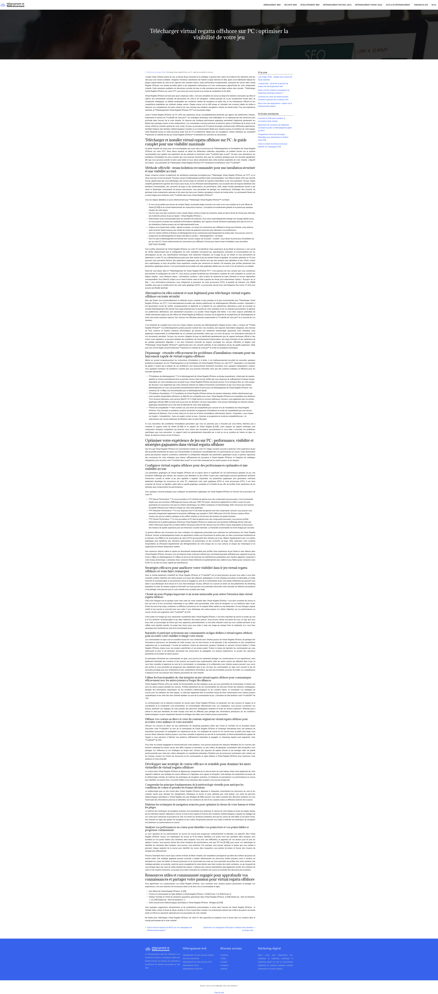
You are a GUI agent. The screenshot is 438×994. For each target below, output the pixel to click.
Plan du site (219, 992)
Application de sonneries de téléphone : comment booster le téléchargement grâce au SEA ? (275, 128)
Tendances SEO (421, 5)
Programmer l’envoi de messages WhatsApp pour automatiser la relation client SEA (273, 137)
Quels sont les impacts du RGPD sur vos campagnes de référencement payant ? (169, 928)
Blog (434, 5)
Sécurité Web (290, 5)
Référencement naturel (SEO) (337, 5)
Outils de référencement (398, 5)
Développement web (309, 5)
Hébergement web (272, 5)
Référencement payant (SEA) (368, 5)
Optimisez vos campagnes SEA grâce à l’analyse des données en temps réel (228, 928)
